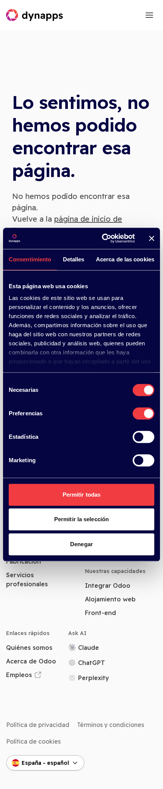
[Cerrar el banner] (151, 238)
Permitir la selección (81, 519)
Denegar (81, 544)
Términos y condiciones (110, 724)
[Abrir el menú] (149, 15)
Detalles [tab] (74, 259)
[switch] (143, 413)
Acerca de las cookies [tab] (125, 259)
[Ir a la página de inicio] (35, 15)
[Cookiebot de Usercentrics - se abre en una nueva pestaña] (102, 238)
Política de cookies (33, 741)
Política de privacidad (37, 724)
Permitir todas (81, 494)
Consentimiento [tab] (30, 259)
